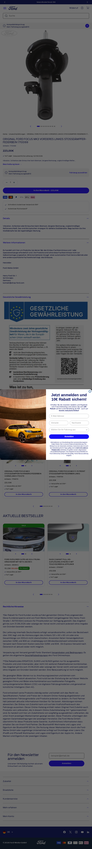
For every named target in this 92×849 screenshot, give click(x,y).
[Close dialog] (90, 391)
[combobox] (68, 430)
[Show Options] (87, 430)
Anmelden (69, 436)
